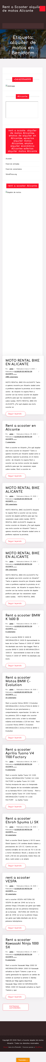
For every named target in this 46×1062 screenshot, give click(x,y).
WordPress (38, 1047)
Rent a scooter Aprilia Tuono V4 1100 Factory (20, 753)
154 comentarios (11, 504)
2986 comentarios (12, 377)
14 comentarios (11, 835)
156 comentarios (11, 570)
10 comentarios (11, 698)
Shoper (5, 1047)
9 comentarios (10, 632)
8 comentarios (10, 960)
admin (11, 369)
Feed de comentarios (14, 169)
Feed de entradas (12, 164)
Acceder (9, 159)
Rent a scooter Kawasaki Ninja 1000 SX (22, 943)
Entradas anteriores (14, 1007)
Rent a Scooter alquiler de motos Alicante (22, 8)
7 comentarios (10, 442)
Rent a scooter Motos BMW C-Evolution (18, 681)
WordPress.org (11, 174)
